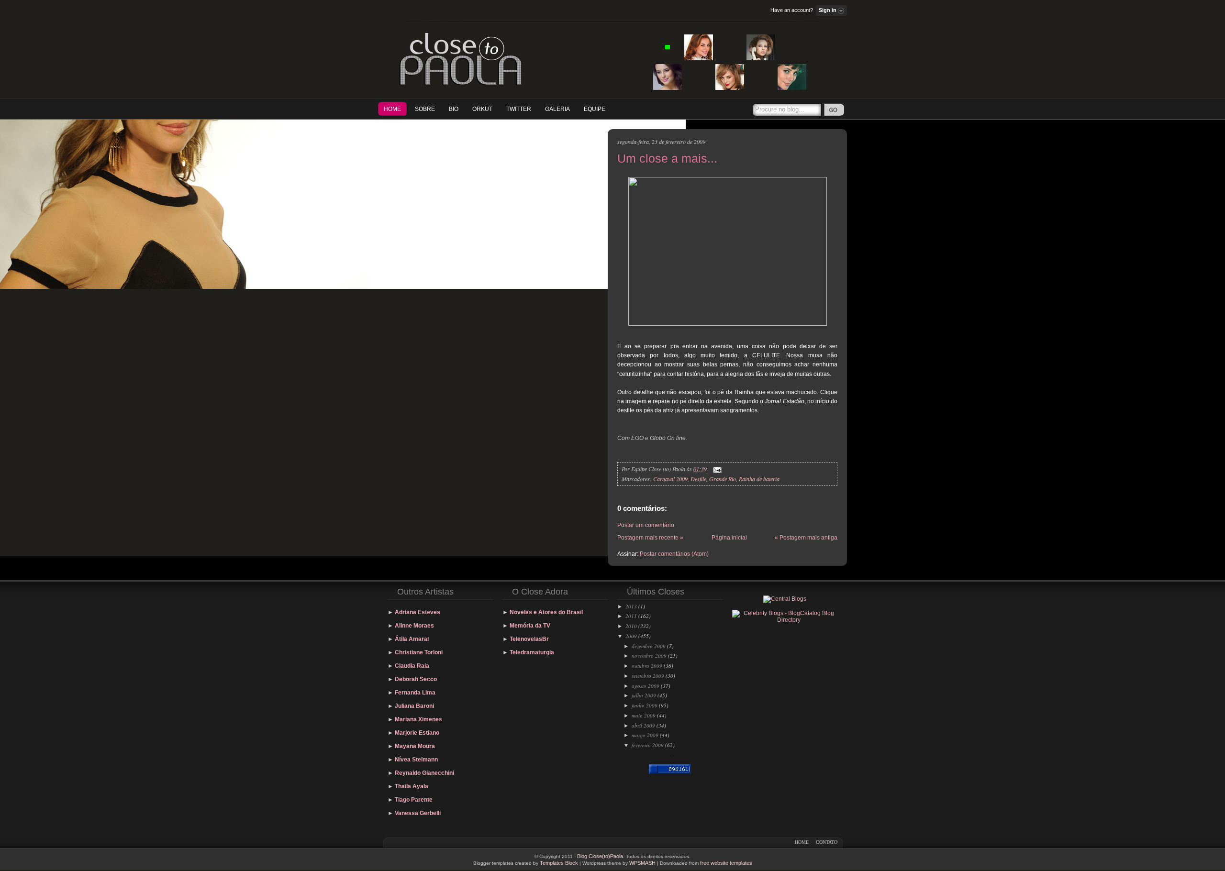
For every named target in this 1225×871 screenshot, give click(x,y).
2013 (631, 606)
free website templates (726, 863)
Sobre (425, 109)
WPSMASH (642, 863)
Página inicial (729, 537)
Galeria (557, 109)
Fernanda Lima (415, 692)
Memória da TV (530, 625)
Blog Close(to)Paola (600, 856)
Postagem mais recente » (650, 537)
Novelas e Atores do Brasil (546, 612)
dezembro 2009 (649, 646)
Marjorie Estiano (417, 732)
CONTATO (826, 842)
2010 (631, 625)
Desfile (698, 479)
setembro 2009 (648, 675)
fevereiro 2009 (648, 745)
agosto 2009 (645, 685)
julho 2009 (644, 695)
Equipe (594, 109)
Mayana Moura (415, 746)
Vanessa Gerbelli (418, 813)
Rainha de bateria (759, 479)
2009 (631, 635)
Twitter (518, 109)
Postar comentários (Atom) (674, 554)
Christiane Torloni (419, 652)
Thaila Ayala (411, 786)
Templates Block (559, 863)
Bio (453, 109)
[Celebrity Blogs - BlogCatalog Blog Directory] (784, 620)
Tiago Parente (414, 799)
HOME (392, 109)
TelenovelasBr (529, 639)
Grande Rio (722, 479)
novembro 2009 (649, 655)
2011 (631, 615)
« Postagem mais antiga (806, 537)
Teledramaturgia (532, 652)
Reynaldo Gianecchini (424, 773)
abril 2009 (643, 725)
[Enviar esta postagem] (716, 469)
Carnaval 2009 (670, 479)
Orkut (482, 109)
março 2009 (645, 735)
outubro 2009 (647, 665)
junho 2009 (644, 705)
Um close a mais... (667, 158)
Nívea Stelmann (416, 759)
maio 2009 (644, 715)
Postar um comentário (645, 525)
